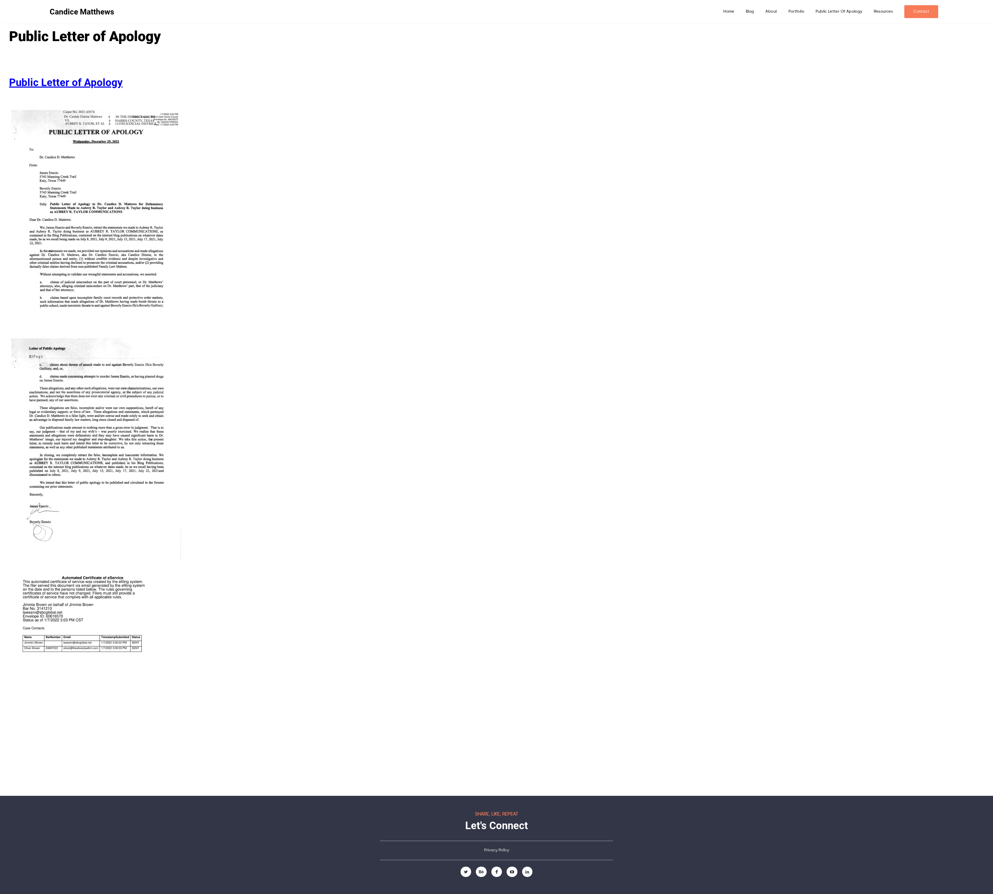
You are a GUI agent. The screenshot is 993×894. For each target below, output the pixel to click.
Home (728, 11)
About (771, 11)
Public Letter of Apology (839, 11)
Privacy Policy (496, 850)
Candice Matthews (82, 11)
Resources (883, 11)
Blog (750, 11)
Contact (921, 11)
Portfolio (796, 11)
